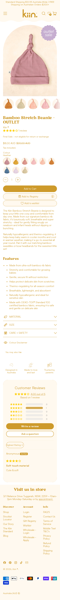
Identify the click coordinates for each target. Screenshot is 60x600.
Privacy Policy (47, 537)
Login (26, 512)
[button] (43, 13)
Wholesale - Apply (29, 539)
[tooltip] (52, 196)
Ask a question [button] (30, 433)
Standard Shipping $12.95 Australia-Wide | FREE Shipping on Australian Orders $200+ (30, 3)
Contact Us (49, 516)
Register (27, 516)
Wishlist (27, 525)
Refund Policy (47, 545)
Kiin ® (6, 127)
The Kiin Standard (8, 530)
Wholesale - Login (29, 531)
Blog (5, 535)
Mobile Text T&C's (49, 530)
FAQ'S (46, 512)
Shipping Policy (47, 552)
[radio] (7, 161)
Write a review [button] (30, 426)
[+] (17, 179)
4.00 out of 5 (38, 394)
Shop (6, 512)
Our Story (8, 523)
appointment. (46, 499)
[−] (5, 179)
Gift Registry (29, 520)
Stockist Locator (7, 518)
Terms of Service (48, 522)
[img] (13, 460)
